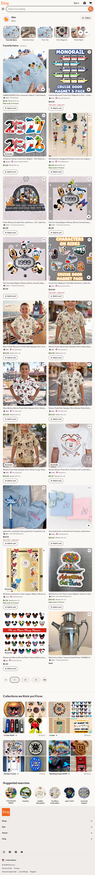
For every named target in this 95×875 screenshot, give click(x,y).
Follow (87, 18)
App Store (10, 846)
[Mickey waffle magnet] (81, 748)
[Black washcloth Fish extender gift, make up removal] (59, 764)
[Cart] (91, 3)
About (13, 21)
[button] (9, 860)
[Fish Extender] (81, 764)
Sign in (76, 3)
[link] (6, 680)
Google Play (29, 846)
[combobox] (46, 9)
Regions (33, 872)
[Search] (90, 9)
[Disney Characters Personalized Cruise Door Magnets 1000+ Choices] (81, 709)
